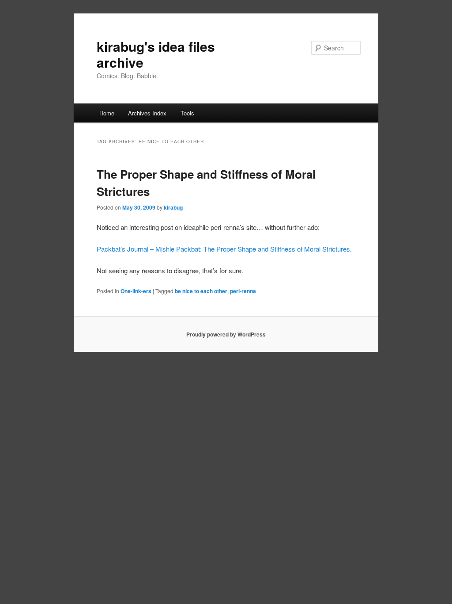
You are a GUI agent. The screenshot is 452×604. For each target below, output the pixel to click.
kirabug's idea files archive (156, 54)
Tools (187, 113)
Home (106, 113)
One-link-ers (136, 291)
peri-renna (243, 291)
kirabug (173, 207)
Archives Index (147, 113)
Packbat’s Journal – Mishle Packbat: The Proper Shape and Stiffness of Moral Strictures (223, 248)
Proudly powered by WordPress (226, 334)
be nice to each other (201, 291)
